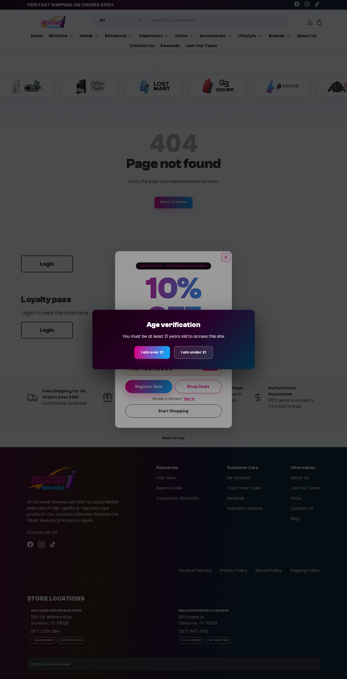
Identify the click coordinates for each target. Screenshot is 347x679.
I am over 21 (152, 352)
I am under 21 (193, 352)
